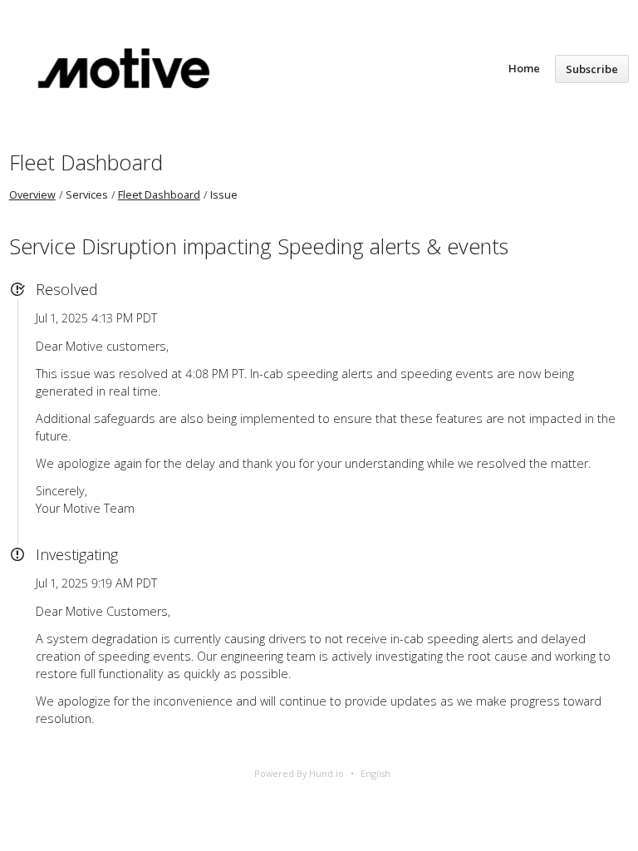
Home (524, 68)
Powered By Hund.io (299, 773)
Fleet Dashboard (86, 162)
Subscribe (592, 68)
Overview (32, 195)
